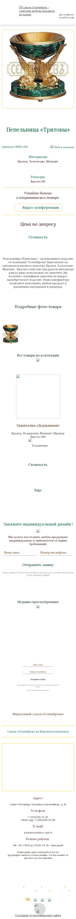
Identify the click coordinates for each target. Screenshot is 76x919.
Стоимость (38, 237)
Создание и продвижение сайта (38, 915)
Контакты (38, 894)
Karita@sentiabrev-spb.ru (38, 832)
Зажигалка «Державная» (38, 425)
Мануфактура (59, 890)
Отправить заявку (38, 565)
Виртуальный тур (54, 886)
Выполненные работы (21, 890)
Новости (43, 890)
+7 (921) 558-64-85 (38, 817)
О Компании (33, 886)
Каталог (17, 886)
